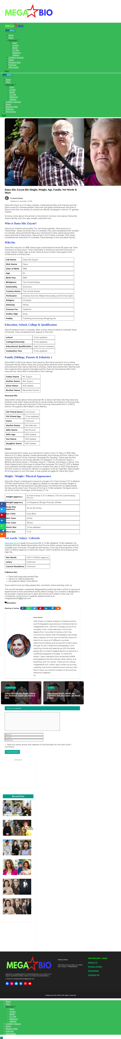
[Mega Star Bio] (15, 27)
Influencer (16, 52)
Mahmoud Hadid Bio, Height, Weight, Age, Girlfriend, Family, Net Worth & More (23, 809)
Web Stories (14, 67)
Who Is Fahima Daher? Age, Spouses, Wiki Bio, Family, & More (22, 888)
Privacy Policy (95, 967)
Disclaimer (93, 971)
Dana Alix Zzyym (12, 543)
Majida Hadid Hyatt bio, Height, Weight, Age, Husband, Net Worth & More (23, 829)
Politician (12, 65)
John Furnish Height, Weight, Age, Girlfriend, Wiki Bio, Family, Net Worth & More (63, 695)
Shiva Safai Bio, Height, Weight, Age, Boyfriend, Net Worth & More (23, 848)
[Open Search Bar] (7, 71)
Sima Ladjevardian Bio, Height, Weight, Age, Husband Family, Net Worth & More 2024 (23, 868)
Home (11, 35)
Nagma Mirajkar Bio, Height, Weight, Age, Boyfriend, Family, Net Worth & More (20, 695)
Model (15, 47)
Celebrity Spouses (16, 57)
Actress (15, 45)
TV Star (15, 50)
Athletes (15, 55)
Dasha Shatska (17, 198)
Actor (14, 42)
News (11, 37)
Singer (11, 60)
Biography (13, 40)
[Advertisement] (18, 774)
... (34, 674)
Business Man (15, 62)
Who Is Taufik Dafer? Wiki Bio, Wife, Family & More (23, 907)
